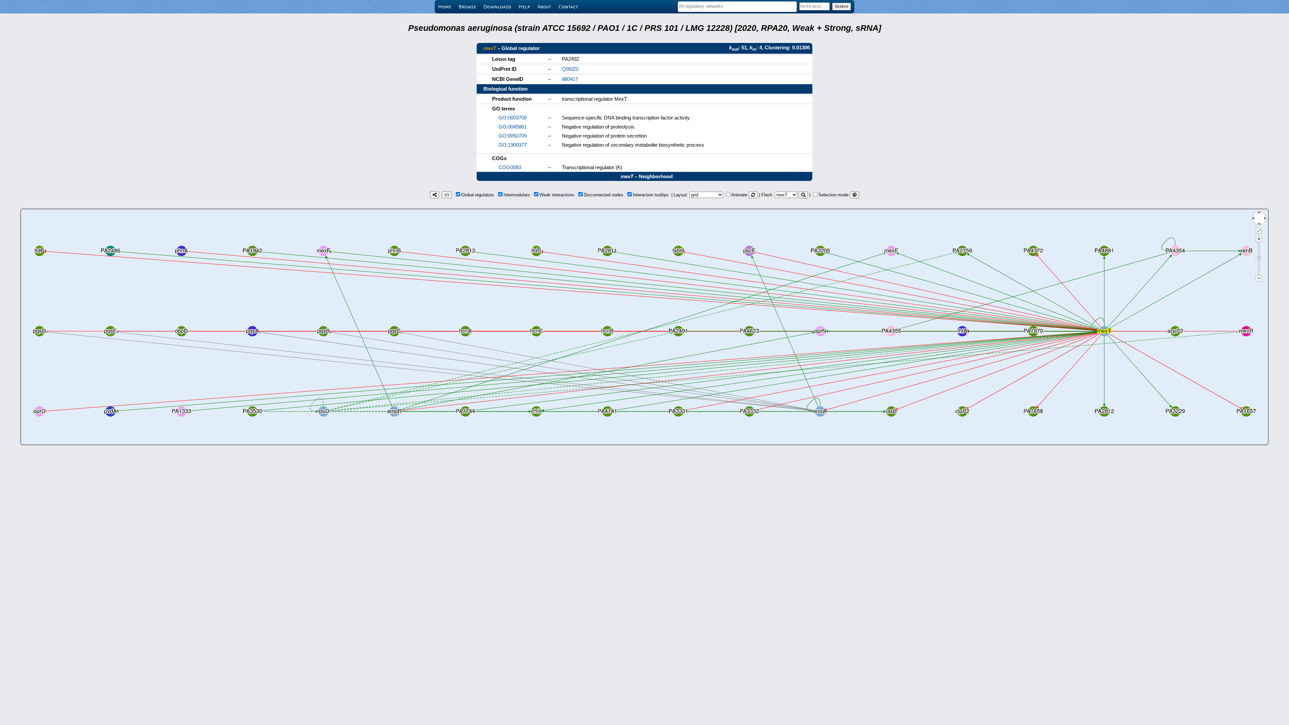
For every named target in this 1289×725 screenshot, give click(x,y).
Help (524, 6)
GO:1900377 (512, 145)
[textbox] (737, 6)
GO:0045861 (512, 127)
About (544, 6)
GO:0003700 (512, 117)
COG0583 (509, 167)
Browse (467, 6)
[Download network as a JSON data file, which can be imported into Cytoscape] (447, 194)
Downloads (497, 6)
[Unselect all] (854, 194)
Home (444, 6)
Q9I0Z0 (570, 69)
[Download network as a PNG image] (434, 194)
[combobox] (737, 6)
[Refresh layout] (753, 194)
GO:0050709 (512, 136)
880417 (570, 79)
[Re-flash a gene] (803, 194)
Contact (568, 6)
